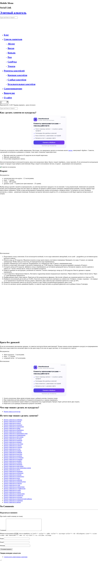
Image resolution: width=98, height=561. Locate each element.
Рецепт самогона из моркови (13, 471)
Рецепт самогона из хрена (12, 492)
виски (70, 150)
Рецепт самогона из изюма (12, 450)
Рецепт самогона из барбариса (14, 430)
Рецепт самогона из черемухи (13, 495)
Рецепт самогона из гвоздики (13, 444)
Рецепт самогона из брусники (13, 437)
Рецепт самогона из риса (12, 478)
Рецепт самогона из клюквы (13, 459)
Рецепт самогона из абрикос (13, 420)
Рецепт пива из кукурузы (12, 411)
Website (2, 545)
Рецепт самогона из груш (12, 449)
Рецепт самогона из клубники (13, 457)
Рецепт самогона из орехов (12, 475)
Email (2, 542)
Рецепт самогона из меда (12, 469)
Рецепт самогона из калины (13, 456)
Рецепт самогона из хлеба (12, 490)
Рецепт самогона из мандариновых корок (17, 468)
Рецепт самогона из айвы (12, 428)
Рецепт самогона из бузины (13, 438)
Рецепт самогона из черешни (13, 500)
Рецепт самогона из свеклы (13, 483)
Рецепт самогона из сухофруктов (14, 488)
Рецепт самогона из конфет (13, 461)
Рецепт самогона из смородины (14, 487)
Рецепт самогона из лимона (13, 463)
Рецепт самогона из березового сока (15, 433)
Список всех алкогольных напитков (15, 557)
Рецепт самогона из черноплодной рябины (18, 499)
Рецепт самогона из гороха (12, 445)
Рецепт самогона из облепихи (13, 473)
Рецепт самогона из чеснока (13, 497)
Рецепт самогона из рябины (13, 480)
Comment (3, 530)
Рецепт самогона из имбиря (13, 452)
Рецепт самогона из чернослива (14, 493)
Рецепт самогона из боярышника (14, 435)
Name (2, 538)
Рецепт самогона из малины (13, 464)
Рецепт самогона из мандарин (13, 466)
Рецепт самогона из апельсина (14, 426)
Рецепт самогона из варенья (13, 440)
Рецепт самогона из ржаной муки (15, 481)
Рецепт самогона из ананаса (13, 425)
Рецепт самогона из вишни (13, 442)
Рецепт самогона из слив (12, 485)
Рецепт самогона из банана (13, 432)
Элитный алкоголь (13, 12)
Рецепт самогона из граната (13, 447)
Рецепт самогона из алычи (12, 421)
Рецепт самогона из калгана (13, 454)
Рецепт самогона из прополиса (14, 476)
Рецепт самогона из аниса (12, 423)
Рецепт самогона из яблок (12, 502)
